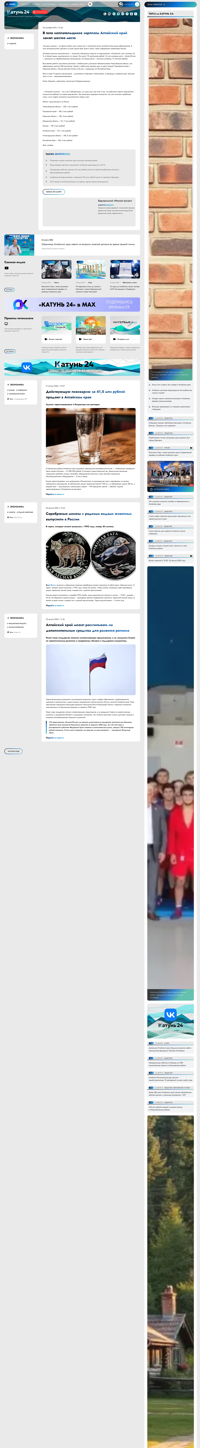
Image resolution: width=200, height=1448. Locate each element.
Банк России (51, 585)
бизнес (12, 390)
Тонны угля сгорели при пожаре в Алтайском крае (171, 384)
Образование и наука (130, 283)
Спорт (90, 283)
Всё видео (9, 290)
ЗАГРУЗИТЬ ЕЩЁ (13, 751)
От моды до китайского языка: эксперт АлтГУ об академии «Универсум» (125, 287)
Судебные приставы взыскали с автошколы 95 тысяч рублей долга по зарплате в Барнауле (84, 177)
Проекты (36, 4)
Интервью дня (49, 262)
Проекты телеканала (18, 318)
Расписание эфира (161, 489)
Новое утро (87, 339)
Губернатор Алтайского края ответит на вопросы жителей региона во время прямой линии (88, 244)
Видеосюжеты (49, 4)
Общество (168, 418)
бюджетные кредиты (17, 623)
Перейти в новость (55, 494)
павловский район (17, 394)
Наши (80, 262)
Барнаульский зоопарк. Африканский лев (110, 213)
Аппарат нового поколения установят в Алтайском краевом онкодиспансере (171, 399)
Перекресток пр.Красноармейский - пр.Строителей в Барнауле (116, 208)
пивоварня (22, 390)
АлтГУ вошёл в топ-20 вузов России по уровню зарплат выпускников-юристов (79, 181)
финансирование (16, 627)
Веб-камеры (64, 4)
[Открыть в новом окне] (114, 14)
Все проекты (10, 351)
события (12, 44)
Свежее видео (14, 262)
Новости (25, 4)
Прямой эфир (41, 12)
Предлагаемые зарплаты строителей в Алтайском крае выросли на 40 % (77, 165)
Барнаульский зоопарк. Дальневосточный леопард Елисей (115, 211)
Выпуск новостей (55, 339)
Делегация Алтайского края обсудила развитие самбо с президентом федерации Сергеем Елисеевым (168, 995)
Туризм (56, 283)
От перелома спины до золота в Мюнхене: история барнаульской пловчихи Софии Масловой (88, 289)
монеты (12, 512)
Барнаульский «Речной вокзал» (115, 200)
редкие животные (25, 512)
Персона (115, 262)
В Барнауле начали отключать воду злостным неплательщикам (73, 160)
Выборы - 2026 (78, 4)
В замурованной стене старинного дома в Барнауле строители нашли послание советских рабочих (170, 374)
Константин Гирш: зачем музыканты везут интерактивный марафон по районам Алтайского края (55, 289)
